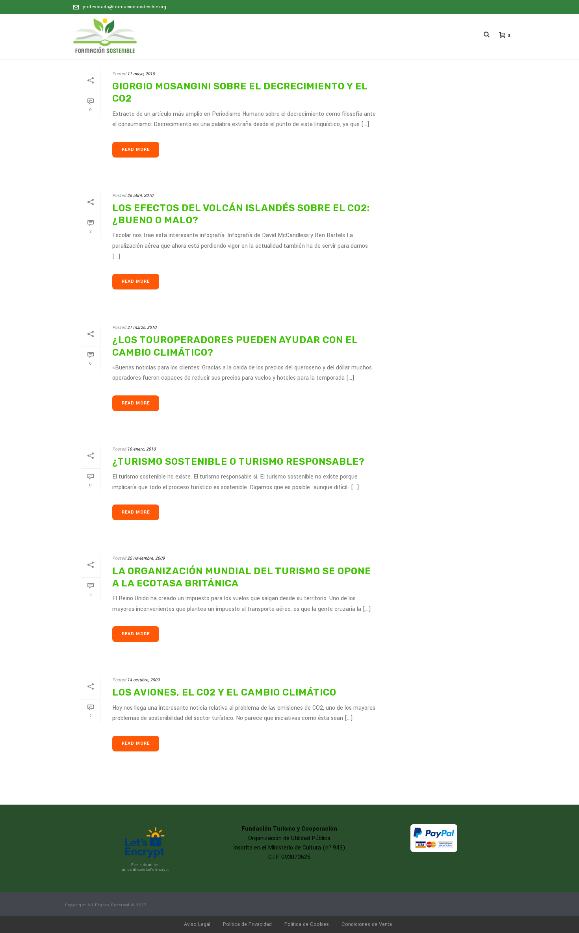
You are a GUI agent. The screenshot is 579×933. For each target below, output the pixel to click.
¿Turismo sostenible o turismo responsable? (238, 461)
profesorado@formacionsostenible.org (124, 7)
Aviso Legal (197, 924)
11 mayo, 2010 (141, 74)
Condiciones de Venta (366, 924)
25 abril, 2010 (140, 195)
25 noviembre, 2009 (146, 558)
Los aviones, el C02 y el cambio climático (224, 692)
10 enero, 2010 (141, 449)
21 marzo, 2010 (141, 327)
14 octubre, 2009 (143, 680)
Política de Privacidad (247, 924)
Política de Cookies (306, 924)
